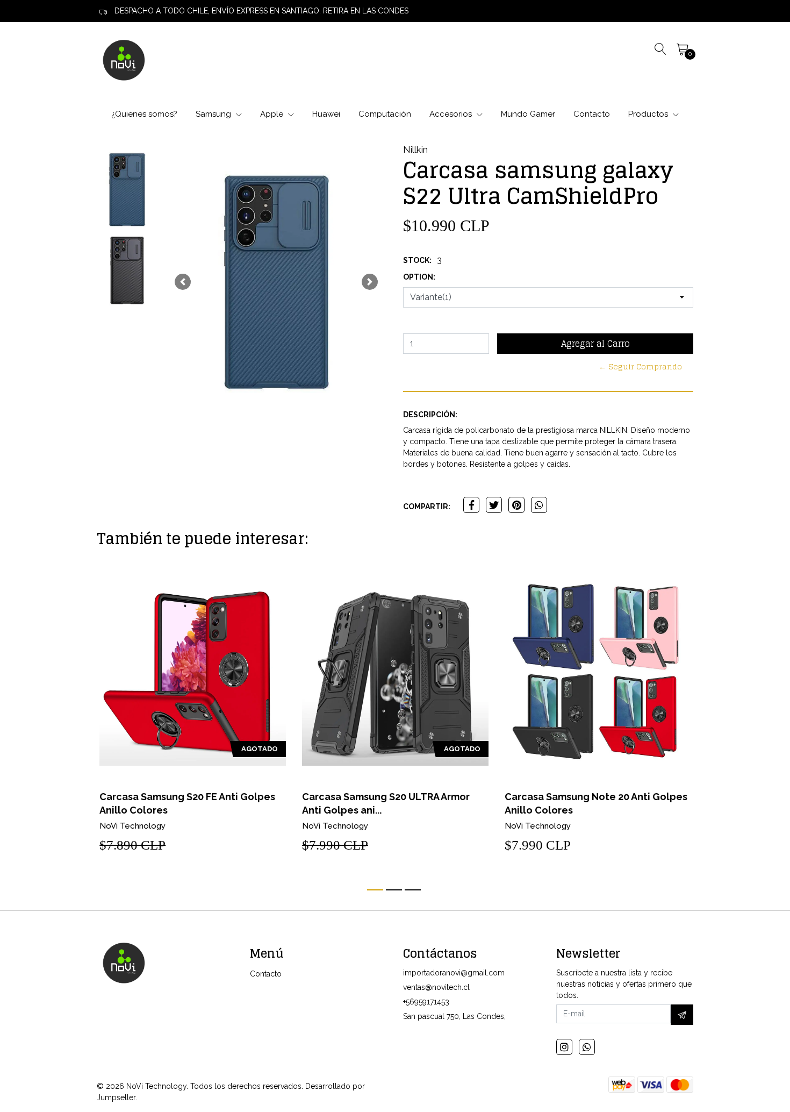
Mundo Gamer (528, 114)
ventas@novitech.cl (436, 987)
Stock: (417, 260)
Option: (419, 277)
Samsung (214, 114)
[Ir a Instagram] (564, 1046)
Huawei (326, 114)
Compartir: (426, 506)
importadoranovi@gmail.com (454, 972)
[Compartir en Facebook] (471, 504)
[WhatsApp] (586, 1046)
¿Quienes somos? (144, 114)
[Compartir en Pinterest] (516, 504)
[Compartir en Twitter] (493, 504)
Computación (384, 114)
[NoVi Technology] (123, 59)
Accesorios (451, 114)
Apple (272, 114)
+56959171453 (426, 1001)
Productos (649, 114)
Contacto (591, 114)
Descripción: (430, 414)
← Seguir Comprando (640, 366)
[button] (183, 281)
